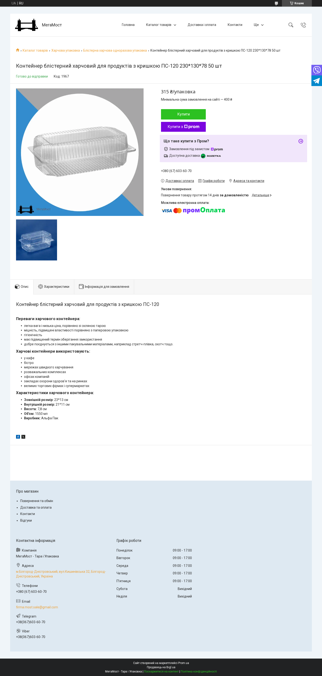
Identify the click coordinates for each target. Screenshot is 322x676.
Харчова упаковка (65, 50)
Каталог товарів (158, 25)
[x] (23, 437)
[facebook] (18, 437)
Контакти (235, 25)
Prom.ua (183, 663)
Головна (128, 25)
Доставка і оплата (202, 25)
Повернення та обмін (36, 501)
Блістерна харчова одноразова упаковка (115, 50)
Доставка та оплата (36, 507)
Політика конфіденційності (199, 671)
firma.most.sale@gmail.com (37, 607)
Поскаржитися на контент (161, 671)
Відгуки (26, 520)
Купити (183, 114)
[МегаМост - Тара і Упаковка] (26, 25)
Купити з (175, 126)
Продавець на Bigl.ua (161, 667)
